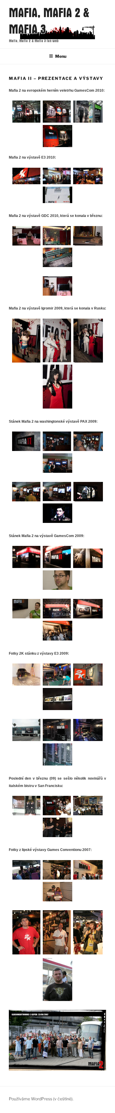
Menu (60, 56)
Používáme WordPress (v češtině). (41, 1098)
